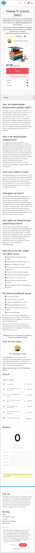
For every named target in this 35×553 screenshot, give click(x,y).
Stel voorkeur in (17, 549)
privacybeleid (16, 539)
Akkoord (23, 545)
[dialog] (17, 276)
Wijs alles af (13, 545)
